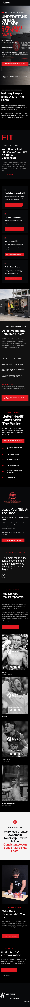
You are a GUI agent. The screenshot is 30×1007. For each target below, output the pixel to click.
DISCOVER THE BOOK (11, 936)
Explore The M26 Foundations (13, 440)
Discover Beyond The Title (13, 540)
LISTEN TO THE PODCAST (15, 69)
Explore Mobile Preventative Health (14, 398)
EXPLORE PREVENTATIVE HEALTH (15, 63)
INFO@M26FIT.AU (15, 998)
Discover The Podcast (10, 627)
